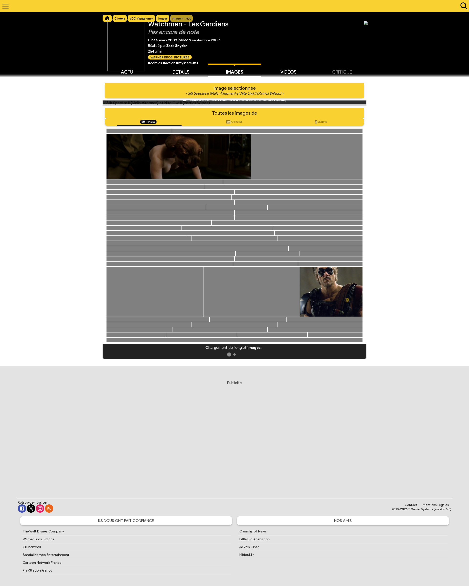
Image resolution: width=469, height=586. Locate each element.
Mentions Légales (436, 505)
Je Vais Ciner (249, 547)
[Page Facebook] (22, 508)
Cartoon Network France (42, 563)
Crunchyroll (32, 547)
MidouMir (246, 555)
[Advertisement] (234, 434)
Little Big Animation (254, 539)
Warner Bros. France (38, 539)
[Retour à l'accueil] (232, 6)
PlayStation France (37, 570)
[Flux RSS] (49, 508)
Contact (411, 505)
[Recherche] (463, 6)
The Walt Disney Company (43, 531)
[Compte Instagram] (40, 508)
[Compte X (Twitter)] (31, 508)
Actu (127, 72)
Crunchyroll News (253, 531)
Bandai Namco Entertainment (46, 555)
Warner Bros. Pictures (169, 57)
